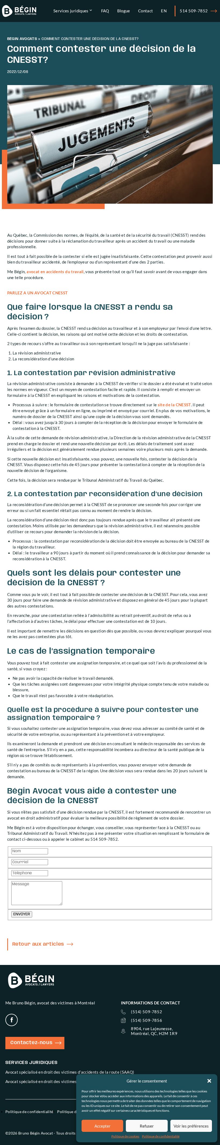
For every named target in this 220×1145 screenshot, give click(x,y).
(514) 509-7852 (146, 1011)
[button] (209, 1081)
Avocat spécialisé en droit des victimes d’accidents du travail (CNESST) (71, 1081)
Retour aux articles (38, 944)
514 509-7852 (194, 11)
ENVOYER (21, 914)
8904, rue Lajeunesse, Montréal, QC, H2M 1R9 (154, 1031)
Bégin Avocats (22, 39)
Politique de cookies (125, 1136)
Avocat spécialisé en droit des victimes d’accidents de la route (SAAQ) (69, 1072)
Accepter (102, 1126)
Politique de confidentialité (160, 1136)
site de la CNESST (174, 405)
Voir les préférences (191, 1126)
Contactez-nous (31, 1042)
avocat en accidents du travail (55, 271)
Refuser (147, 1126)
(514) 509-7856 (146, 1020)
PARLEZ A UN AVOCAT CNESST (37, 293)
